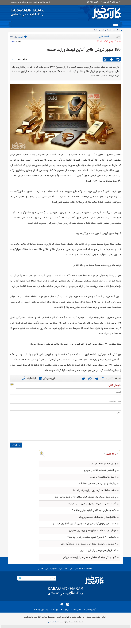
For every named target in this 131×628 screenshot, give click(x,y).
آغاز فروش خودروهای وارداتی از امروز (98, 550)
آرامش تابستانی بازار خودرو (108, 30)
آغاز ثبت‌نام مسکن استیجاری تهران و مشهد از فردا (92, 504)
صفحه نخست (88, 568)
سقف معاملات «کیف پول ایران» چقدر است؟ (94, 490)
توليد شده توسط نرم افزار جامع (65, 622)
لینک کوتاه (31, 378)
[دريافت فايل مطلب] (111, 59)
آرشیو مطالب (45, 2)
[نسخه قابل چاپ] (118, 59)
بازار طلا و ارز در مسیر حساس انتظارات (97, 484)
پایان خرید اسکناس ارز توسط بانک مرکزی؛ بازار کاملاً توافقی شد (85, 497)
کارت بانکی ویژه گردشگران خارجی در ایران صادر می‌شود (89, 557)
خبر (117, 37)
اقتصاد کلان (104, 37)
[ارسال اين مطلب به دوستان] (105, 59)
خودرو (72, 568)
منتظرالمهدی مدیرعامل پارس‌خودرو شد (97, 517)
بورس (46, 568)
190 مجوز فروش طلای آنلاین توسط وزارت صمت (84, 50)
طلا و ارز (40, 568)
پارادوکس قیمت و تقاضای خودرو (100, 470)
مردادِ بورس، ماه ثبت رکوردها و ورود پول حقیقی (92, 531)
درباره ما (23, 2)
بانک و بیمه (53, 568)
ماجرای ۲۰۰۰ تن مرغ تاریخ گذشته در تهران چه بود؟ (91, 537)
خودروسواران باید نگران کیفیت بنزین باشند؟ (94, 510)
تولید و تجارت (63, 568)
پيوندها (14, 2)
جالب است (22, 59)
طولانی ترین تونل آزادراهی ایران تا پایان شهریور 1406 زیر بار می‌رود (83, 524)
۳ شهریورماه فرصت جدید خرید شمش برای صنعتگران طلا (88, 544)
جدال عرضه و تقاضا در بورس (102, 464)
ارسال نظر (16, 445)
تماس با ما (33, 2)
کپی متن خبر (49, 378)
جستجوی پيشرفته (41, 609)
